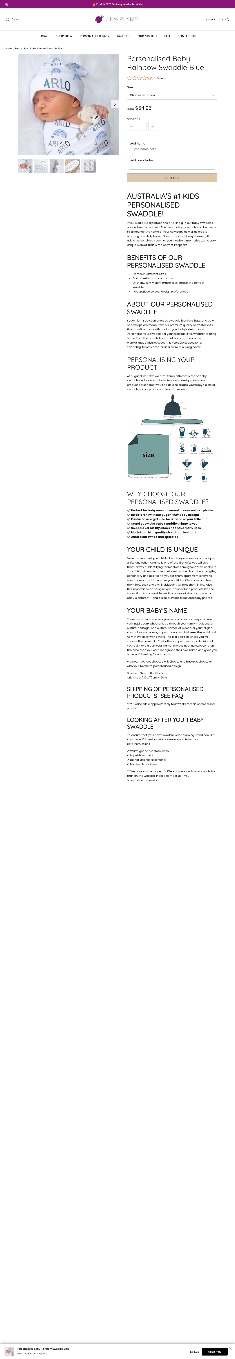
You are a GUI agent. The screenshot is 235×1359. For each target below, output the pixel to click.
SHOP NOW (64, 36)
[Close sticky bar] (230, 1348)
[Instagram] (7, 4)
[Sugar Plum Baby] (117, 19)
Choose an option (142, 95)
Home (9, 48)
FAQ (167, 36)
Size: (19, 1353)
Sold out (172, 178)
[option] (68, 104)
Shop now (214, 1351)
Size (130, 87)
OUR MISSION (147, 36)
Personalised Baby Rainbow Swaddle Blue (38, 48)
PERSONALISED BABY (94, 36)
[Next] (115, 104)
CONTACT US (187, 36)
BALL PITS (123, 36)
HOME (44, 36)
